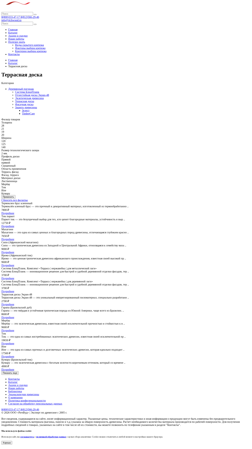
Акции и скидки (18, 35)
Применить (8, 197)
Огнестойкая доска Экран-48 (32, 95)
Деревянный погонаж (21, 88)
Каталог (13, 32)
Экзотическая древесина (29, 98)
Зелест (25, 110)
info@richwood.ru (11, 20)
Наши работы (16, 38)
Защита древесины (26, 107)
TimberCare (28, 113)
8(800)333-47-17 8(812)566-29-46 (20, 17)
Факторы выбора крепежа (30, 48)
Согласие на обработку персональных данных (35, 403)
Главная (12, 29)
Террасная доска (24, 101)
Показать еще (10, 373)
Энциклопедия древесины (23, 394)
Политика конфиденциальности (27, 400)
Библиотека (15, 391)
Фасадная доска (24, 104)
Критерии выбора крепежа (30, 51)
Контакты (14, 54)
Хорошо (7, 442)
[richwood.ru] (16, 10)
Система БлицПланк (27, 92)
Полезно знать (16, 41)
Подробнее (7, 213)
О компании (15, 397)
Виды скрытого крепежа (29, 45)
